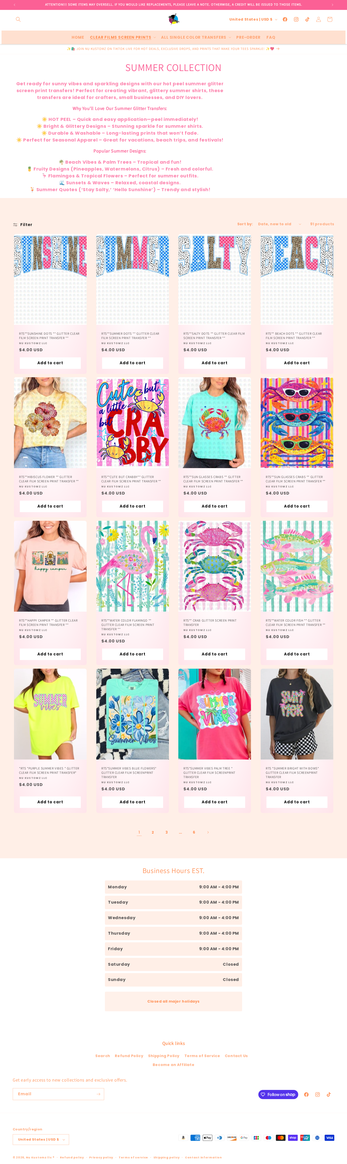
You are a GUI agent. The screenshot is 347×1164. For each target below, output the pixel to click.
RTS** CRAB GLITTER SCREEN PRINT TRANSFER (210, 623)
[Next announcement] (332, 5)
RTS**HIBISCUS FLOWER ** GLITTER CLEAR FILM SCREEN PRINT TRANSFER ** (49, 479)
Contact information (203, 1157)
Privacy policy (101, 1157)
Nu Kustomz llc (39, 1157)
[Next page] (207, 832)
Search (102, 1055)
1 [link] (139, 832)
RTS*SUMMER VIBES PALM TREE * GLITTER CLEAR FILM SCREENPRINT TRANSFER (209, 772)
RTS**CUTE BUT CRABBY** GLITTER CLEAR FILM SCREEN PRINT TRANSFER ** (131, 479)
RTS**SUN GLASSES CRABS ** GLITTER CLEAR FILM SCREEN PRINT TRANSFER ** (213, 479)
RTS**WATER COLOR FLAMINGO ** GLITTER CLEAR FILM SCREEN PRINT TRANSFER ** (127, 625)
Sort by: (245, 224)
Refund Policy (129, 1055)
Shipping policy (166, 1157)
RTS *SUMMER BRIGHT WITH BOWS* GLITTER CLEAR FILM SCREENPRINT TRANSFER (292, 772)
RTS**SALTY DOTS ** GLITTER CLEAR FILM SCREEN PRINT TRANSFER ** (214, 336)
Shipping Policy (164, 1055)
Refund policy (72, 1157)
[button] (18, 19)
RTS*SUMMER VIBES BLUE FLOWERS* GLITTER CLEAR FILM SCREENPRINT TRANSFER (128, 772)
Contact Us (236, 1055)
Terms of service (133, 1157)
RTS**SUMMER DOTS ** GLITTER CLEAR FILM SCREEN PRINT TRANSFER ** (130, 336)
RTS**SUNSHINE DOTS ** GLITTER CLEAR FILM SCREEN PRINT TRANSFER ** (49, 336)
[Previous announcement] (14, 5)
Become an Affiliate (173, 1064)
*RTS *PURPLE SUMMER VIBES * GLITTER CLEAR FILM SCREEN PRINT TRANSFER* (49, 770)
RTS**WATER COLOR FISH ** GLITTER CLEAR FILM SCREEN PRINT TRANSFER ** (295, 623)
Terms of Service (202, 1055)
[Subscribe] (98, 1094)
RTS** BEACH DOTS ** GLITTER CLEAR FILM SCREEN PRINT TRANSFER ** (294, 336)
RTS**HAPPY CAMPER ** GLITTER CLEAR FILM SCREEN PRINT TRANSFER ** (48, 623)
